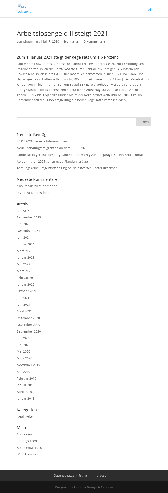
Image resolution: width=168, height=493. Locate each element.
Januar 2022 (25, 284)
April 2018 (24, 392)
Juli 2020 (23, 338)
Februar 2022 (26, 278)
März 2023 (24, 251)
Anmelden (24, 434)
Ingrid (21, 193)
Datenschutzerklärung (70, 475)
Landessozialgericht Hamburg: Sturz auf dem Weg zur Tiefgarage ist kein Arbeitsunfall (80, 155)
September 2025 (29, 217)
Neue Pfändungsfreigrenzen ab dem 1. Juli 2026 (52, 148)
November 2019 (28, 365)
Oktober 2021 (27, 291)
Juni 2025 (23, 224)
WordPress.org (27, 454)
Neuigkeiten (71, 41)
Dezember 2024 (28, 231)
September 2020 (29, 331)
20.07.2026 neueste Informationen (42, 141)
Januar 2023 (25, 257)
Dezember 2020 (28, 318)
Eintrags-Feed (27, 441)
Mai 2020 (23, 351)
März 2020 (24, 358)
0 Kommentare (94, 41)
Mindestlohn (48, 186)
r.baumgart (31, 41)
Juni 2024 (23, 237)
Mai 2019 (23, 372)
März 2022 (24, 271)
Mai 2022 (23, 264)
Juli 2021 (23, 298)
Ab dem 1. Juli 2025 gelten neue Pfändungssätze (52, 161)
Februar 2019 (26, 378)
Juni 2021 (23, 304)
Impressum (101, 475)
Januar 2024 (25, 244)
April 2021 (24, 311)
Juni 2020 (23, 345)
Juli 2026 (23, 210)
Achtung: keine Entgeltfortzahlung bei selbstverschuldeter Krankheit (67, 168)
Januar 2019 (25, 385)
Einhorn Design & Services (93, 487)
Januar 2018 (25, 398)
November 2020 (28, 324)
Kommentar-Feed (29, 447)
